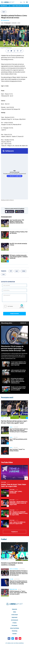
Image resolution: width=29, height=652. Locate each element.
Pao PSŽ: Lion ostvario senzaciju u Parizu (18, 244)
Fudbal (23, 271)
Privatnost (14, 625)
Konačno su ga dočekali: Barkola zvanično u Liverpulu (12, 564)
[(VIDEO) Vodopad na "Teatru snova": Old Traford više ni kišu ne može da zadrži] (5, 592)
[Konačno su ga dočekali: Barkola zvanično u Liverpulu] (14, 551)
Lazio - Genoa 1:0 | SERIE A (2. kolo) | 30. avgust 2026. (18, 523)
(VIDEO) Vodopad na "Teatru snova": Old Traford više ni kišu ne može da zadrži (18, 593)
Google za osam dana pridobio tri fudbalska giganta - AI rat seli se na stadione (18, 388)
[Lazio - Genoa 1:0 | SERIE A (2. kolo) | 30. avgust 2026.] (5, 523)
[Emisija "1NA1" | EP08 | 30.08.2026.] (5, 493)
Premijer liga (4, 559)
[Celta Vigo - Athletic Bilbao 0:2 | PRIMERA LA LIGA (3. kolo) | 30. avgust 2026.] (5, 503)
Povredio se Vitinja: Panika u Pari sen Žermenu (19, 232)
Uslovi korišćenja (14, 628)
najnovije (14, 609)
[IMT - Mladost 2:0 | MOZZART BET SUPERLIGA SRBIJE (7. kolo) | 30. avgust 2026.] (5, 513)
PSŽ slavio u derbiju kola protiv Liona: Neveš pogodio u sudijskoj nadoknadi (18, 257)
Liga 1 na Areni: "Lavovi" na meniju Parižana (17, 450)
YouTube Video (7, 462)
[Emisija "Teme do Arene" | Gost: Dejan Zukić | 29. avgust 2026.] (14, 472)
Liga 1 (3, 11)
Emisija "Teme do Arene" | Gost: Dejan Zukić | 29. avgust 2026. (13, 485)
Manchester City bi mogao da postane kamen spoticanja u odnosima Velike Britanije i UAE (13, 348)
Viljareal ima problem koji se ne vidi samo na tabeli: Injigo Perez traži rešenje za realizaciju (18, 582)
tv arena (8, 643)
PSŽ (11, 271)
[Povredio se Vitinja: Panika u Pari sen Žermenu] (5, 235)
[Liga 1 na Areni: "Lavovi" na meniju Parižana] (5, 451)
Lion (3, 274)
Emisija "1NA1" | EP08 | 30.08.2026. (16, 492)
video (14, 612)
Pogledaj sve (23, 323)
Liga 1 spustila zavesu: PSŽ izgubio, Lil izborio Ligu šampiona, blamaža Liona (17, 221)
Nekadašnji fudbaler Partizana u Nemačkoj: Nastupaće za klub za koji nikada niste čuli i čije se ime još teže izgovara (19, 573)
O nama (14, 623)
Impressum (14, 617)
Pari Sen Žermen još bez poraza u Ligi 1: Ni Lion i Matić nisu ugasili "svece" (14, 422)
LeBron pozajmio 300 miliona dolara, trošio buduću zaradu (18, 371)
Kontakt (14, 633)
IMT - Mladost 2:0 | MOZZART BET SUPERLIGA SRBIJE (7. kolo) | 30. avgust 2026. (19, 513)
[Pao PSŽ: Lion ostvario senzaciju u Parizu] (5, 247)
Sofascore (12, 200)
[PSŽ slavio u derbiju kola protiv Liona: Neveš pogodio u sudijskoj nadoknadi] (5, 258)
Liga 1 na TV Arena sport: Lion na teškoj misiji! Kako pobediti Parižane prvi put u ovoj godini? (19, 430)
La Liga (11, 579)
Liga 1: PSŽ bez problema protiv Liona (18, 440)
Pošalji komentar (14, 313)
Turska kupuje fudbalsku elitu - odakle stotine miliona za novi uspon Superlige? (19, 363)
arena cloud (14, 614)
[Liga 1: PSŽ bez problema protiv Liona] (5, 440)
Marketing (14, 631)
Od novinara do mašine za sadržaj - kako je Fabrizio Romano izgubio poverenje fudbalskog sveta (17, 381)
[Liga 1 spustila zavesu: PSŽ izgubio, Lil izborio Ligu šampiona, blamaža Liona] (5, 223)
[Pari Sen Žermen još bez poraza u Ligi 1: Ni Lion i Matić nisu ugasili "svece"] (14, 409)
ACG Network (14, 620)
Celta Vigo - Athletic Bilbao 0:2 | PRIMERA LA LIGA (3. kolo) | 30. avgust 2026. (18, 503)
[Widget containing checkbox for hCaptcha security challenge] (13, 306)
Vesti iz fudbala (14, 568)
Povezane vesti (6, 217)
